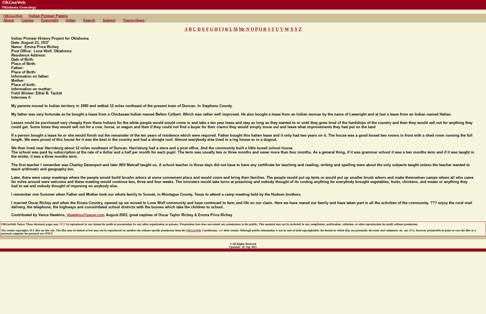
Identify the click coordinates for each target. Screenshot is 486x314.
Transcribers (134, 20)
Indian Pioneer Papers (48, 16)
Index (70, 20)
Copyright (49, 20)
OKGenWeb (12, 16)
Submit (109, 20)
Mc (242, 29)
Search (89, 20)
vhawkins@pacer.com (86, 215)
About (8, 20)
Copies (27, 20)
